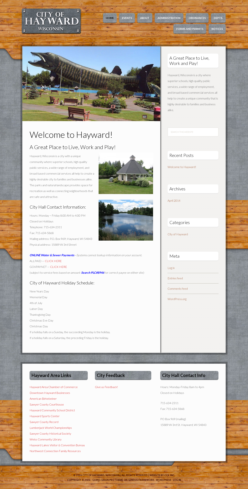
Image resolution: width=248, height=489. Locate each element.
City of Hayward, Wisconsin (101, 475)
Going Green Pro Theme (107, 479)
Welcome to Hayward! (71, 134)
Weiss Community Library (46, 439)
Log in (171, 268)
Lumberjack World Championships (51, 427)
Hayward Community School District (52, 410)
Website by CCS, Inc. (162, 475)
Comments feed (178, 288)
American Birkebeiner (43, 398)
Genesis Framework (141, 479)
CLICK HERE (53, 261)
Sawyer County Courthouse (47, 404)
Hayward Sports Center (45, 416)
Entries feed (175, 278)
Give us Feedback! (106, 387)
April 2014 (174, 200)
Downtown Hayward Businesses (50, 392)
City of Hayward (178, 234)
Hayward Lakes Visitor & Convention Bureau (57, 445)
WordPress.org (177, 299)
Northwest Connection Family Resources (55, 451)
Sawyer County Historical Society (50, 433)
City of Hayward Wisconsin (53, 21)
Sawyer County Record (44, 422)
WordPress (163, 479)
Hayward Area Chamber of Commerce (54, 387)
